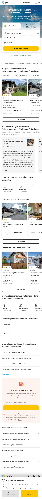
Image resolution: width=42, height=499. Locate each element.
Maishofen (6, 139)
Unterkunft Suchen (21, 48)
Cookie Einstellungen (10, 494)
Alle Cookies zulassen (29, 494)
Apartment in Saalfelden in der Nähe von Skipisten (20, 224)
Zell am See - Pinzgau (24, 63)
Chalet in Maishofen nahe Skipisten (15, 100)
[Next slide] (38, 95)
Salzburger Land (10, 63)
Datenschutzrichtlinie (27, 489)
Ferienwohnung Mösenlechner (14, 273)
